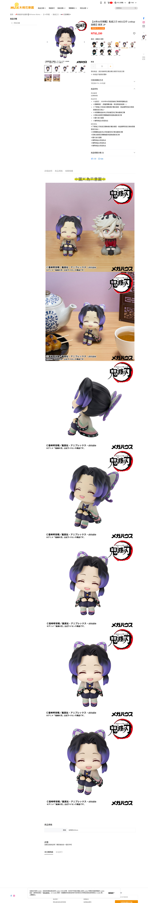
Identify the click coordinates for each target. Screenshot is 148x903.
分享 (94, 159)
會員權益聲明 (87, 902)
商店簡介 (55, 899)
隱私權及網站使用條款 (59, 902)
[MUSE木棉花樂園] (22, 5)
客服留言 (86, 899)
